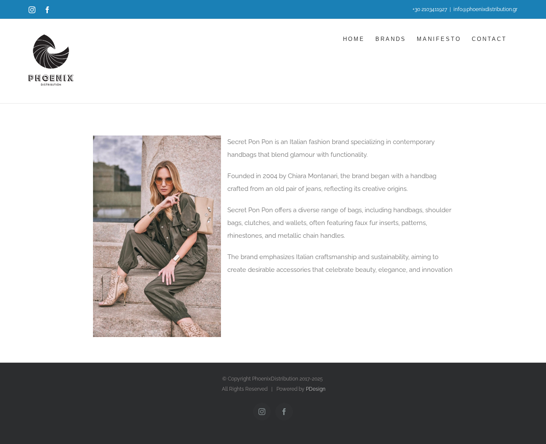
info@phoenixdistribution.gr (485, 9)
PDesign (315, 389)
